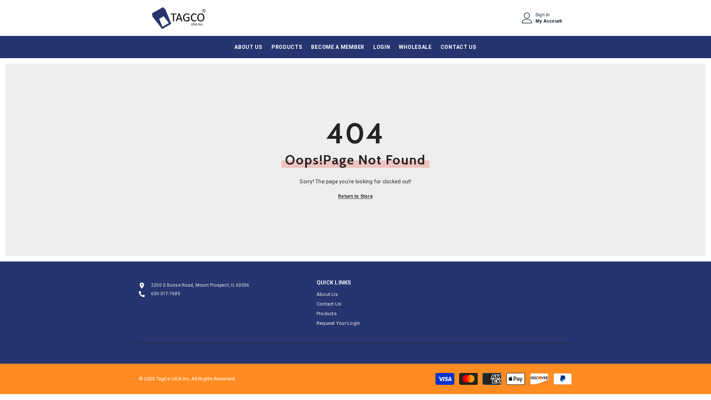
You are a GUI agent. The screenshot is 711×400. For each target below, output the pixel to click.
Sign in (542, 15)
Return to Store (355, 196)
